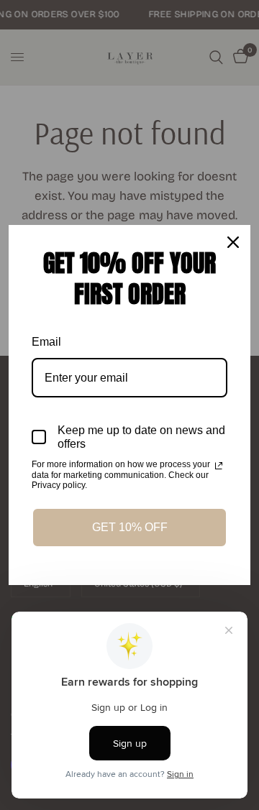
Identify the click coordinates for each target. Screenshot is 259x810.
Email (46, 342)
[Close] (233, 242)
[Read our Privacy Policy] (218, 465)
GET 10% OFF (130, 527)
